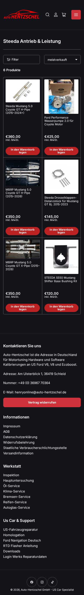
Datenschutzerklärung (20, 437)
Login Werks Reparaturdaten (25, 557)
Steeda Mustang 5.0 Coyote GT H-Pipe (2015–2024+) (19, 109)
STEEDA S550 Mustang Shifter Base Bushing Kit (60, 279)
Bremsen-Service (16, 497)
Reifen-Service (15, 502)
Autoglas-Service (16, 507)
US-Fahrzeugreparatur (20, 529)
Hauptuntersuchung (18, 480)
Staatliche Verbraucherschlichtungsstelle (35, 448)
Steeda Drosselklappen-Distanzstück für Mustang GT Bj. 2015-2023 (61, 201)
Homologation (14, 535)
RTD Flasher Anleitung (20, 546)
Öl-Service (11, 486)
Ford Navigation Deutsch (22, 540)
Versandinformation (18, 453)
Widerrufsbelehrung (18, 442)
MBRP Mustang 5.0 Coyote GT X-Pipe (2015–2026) (23, 266)
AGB (6, 431)
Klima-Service (14, 491)
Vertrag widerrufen (42, 402)
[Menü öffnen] (76, 14)
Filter (15, 59)
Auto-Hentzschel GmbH (35, 589)
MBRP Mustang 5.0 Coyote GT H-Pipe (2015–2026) (18, 193)
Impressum (11, 426)
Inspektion (11, 475)
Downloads (11, 551)
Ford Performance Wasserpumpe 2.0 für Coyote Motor (58, 121)
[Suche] (47, 14)
